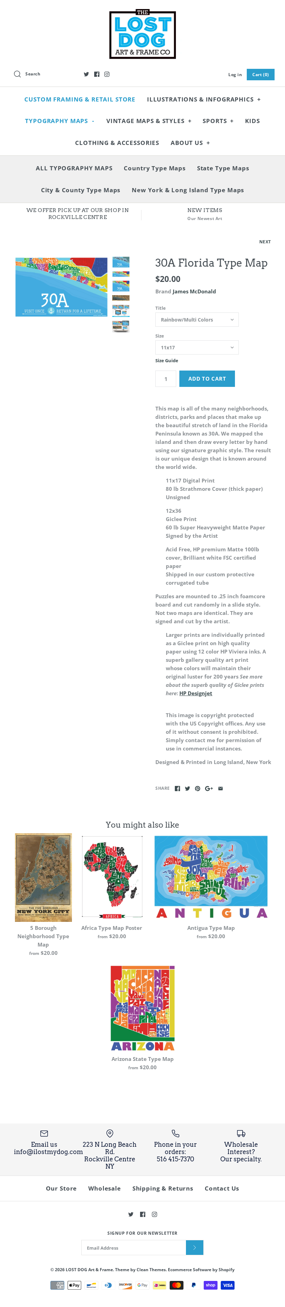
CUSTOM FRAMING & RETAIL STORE (80, 99)
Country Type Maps (154, 168)
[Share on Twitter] (187, 788)
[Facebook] (96, 74)
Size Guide (166, 361)
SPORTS (218, 121)
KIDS (252, 121)
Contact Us (222, 1188)
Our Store (61, 1188)
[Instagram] (106, 74)
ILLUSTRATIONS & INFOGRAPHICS (204, 99)
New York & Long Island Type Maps (188, 190)
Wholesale (104, 1188)
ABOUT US (190, 143)
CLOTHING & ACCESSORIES (117, 143)
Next (265, 242)
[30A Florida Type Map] (61, 287)
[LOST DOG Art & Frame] (142, 11)
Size (159, 336)
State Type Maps (223, 168)
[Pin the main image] (197, 788)
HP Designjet (195, 693)
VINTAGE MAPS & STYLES (149, 121)
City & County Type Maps (81, 190)
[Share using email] (220, 788)
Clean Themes (151, 1270)
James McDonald (194, 291)
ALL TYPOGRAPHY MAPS (74, 168)
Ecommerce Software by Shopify (201, 1270)
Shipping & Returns (162, 1188)
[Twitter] (86, 74)
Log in (235, 75)
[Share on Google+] (209, 788)
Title (160, 308)
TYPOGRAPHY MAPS (59, 121)
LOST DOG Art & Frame (89, 1270)
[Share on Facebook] (177, 788)
